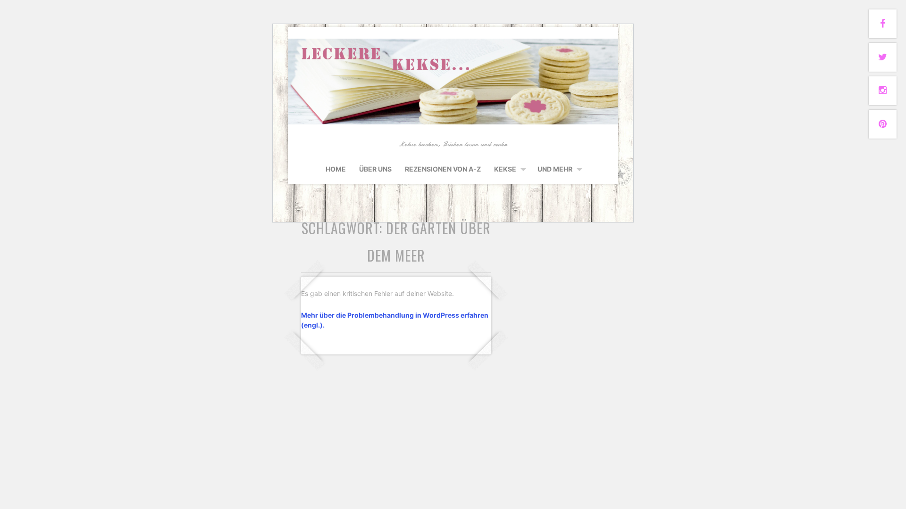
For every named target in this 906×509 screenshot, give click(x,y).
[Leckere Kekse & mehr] (453, 122)
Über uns (375, 169)
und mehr (554, 169)
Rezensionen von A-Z (443, 169)
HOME (336, 169)
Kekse (505, 169)
